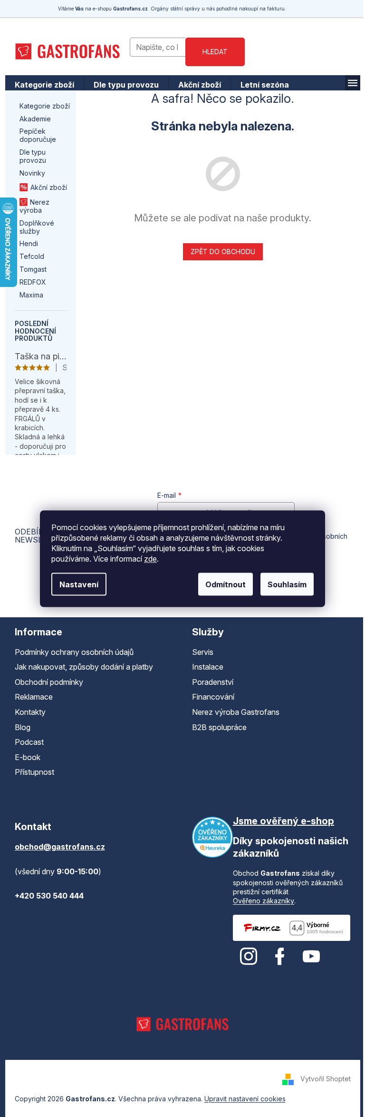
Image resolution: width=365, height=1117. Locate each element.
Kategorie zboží (44, 106)
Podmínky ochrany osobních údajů (74, 652)
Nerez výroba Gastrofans (235, 712)
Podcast (29, 742)
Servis (202, 652)
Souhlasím (287, 584)
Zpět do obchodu (223, 251)
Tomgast (33, 269)
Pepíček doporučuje (37, 135)
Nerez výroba (34, 206)
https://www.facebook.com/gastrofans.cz (279, 956)
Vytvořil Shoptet (325, 1079)
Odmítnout (225, 584)
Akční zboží (48, 187)
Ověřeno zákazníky (263, 901)
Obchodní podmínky (49, 682)
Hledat (215, 52)
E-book (27, 757)
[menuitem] (44, 85)
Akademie (35, 119)
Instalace (207, 667)
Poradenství (212, 682)
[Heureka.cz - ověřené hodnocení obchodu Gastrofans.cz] (212, 837)
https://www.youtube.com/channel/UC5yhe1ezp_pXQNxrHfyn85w (311, 956)
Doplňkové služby (36, 227)
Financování (213, 697)
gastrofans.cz (248, 956)
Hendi (28, 243)
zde (150, 558)
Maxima (31, 295)
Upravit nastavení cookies (245, 1099)
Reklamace (34, 697)
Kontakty (30, 712)
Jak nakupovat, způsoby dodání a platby (84, 667)
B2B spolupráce (219, 727)
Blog (22, 727)
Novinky (32, 173)
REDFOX (32, 282)
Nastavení (78, 584)
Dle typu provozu (32, 156)
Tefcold (31, 256)
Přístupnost (34, 772)
